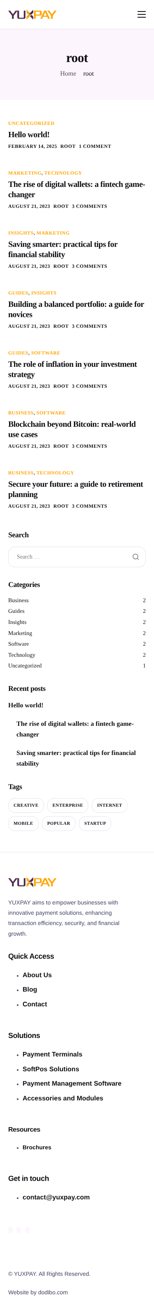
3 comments (89, 206)
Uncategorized (31, 123)
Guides (18, 293)
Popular (58, 823)
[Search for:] (77, 557)
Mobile (23, 823)
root (68, 146)
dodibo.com (53, 1292)
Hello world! (29, 134)
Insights (21, 233)
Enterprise (68, 805)
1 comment (95, 146)
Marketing (24, 173)
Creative (26, 805)
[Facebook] (10, 1230)
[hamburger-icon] (142, 14)
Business (21, 413)
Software (45, 353)
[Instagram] (27, 1230)
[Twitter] (18, 1230)
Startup (95, 823)
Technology (63, 173)
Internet (109, 805)
